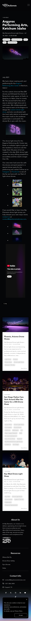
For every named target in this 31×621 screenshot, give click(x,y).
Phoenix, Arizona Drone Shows (14, 337)
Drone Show (8, 362)
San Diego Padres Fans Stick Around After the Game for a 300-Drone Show (14, 401)
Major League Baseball (11, 433)
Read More (24, 368)
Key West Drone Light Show (13, 475)
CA (21, 430)
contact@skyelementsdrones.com (14, 219)
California (7, 430)
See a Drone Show (10, 439)
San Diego (16, 444)
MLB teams (15, 430)
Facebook (15, 172)
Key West (7, 496)
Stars (4, 42)
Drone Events (17, 427)
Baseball (19, 439)
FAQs (4, 568)
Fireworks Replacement (11, 505)
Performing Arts (12, 42)
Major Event (6, 39)
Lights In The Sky (19, 499)
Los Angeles (8, 427)
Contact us (7, 444)
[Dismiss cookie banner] (26, 600)
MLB (21, 433)
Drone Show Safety (8, 561)
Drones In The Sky (10, 365)
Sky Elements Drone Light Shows (13, 33)
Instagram (6, 172)
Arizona (15, 359)
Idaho (25, 39)
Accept (21, 615)
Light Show (8, 359)
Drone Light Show (17, 39)
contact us (6, 217)
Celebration (8, 502)
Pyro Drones (6, 564)
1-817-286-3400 (10, 583)
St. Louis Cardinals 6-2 (11, 436)
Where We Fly (6, 557)
